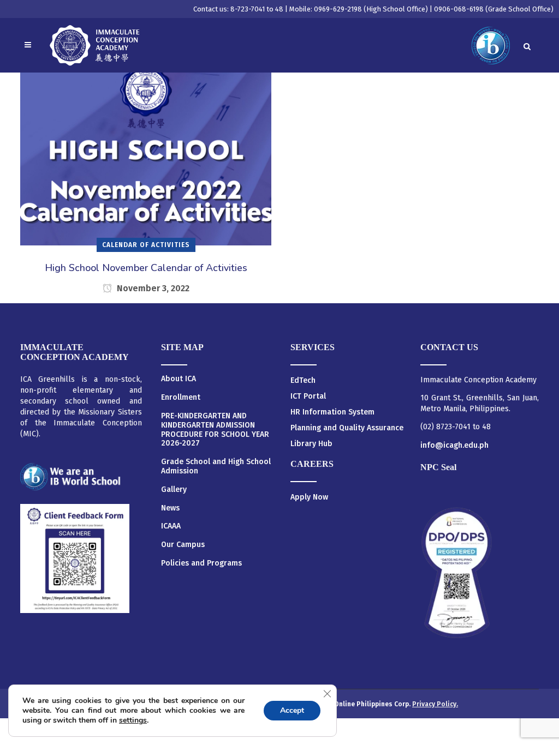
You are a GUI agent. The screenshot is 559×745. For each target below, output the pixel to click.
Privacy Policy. (435, 704)
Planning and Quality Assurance (346, 427)
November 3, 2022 (152, 288)
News (170, 508)
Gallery (174, 489)
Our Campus (183, 544)
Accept (292, 710)
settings (133, 720)
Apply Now (309, 497)
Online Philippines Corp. (373, 704)
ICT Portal (308, 396)
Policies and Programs (201, 563)
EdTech (303, 380)
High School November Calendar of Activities (146, 267)
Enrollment (180, 397)
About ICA (178, 379)
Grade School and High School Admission (216, 467)
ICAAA (171, 526)
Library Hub (311, 443)
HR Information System (332, 412)
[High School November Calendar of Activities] (145, 149)
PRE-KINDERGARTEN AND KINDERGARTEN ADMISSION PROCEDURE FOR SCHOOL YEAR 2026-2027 (215, 430)
